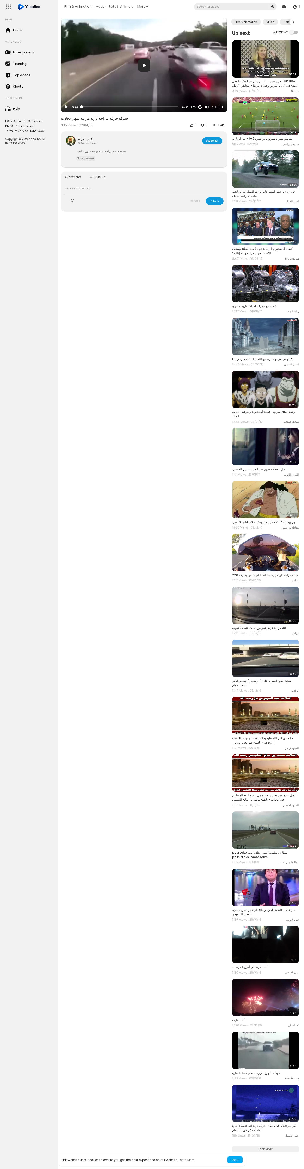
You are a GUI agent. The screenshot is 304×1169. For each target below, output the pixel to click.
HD (212, 91)
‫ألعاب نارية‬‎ (238, 1020)
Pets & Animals (121, 6)
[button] (296, 7)
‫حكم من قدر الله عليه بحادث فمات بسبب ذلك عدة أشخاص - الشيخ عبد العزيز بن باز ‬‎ (262, 740)
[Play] (66, 107)
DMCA (9, 126)
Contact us (35, 121)
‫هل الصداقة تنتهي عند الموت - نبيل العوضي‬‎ (258, 469)
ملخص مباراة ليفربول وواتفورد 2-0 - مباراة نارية (262, 139)
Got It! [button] (235, 1160)
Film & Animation (77, 6)
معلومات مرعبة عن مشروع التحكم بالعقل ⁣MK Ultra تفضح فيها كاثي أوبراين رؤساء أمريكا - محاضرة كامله (264, 83)
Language (37, 131)
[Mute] (207, 107)
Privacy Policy (24, 126)
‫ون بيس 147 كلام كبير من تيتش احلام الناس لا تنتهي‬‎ (263, 522)
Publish (215, 201)
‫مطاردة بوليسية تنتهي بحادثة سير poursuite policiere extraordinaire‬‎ (259, 855)
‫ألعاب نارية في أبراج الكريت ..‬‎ (250, 967)
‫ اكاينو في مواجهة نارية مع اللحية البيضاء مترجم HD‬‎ (263, 359)
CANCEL (195, 201)
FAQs (8, 121)
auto (213, 97)
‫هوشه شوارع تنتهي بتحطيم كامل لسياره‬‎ (256, 1073)
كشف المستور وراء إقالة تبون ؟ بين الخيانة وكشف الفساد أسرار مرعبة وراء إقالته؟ (262, 251)
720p (214, 107)
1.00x (193, 107)
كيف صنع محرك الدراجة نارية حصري (254, 306)
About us (20, 121)
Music (100, 6)
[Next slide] (293, 22)
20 (200, 107)
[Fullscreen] (221, 107)
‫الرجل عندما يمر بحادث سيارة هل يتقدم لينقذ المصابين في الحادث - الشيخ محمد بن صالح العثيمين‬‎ (264, 797)
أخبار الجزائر (85, 139)
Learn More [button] (187, 1160)
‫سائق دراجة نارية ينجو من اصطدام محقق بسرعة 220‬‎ (265, 575)
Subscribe (212, 140)
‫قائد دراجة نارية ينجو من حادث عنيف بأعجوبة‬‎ (259, 628)
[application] (144, 65)
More (141, 6)
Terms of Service (16, 131)
